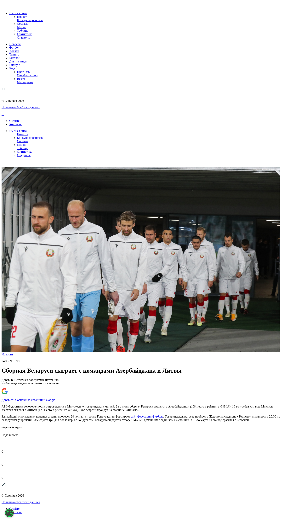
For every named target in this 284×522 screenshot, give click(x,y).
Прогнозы (23, 71)
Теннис (14, 54)
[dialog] (9, 513)
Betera (21, 78)
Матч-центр (25, 82)
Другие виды (18, 61)
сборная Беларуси (12, 427)
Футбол (14, 47)
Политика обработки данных (21, 107)
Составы (22, 23)
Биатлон (14, 58)
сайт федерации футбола (147, 416)
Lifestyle (14, 65)
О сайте (14, 120)
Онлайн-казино (27, 75)
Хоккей (14, 51)
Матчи (21, 27)
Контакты (15, 124)
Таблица (22, 30)
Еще (12, 68)
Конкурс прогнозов (30, 20)
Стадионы (24, 37)
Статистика (24, 34)
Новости (22, 16)
